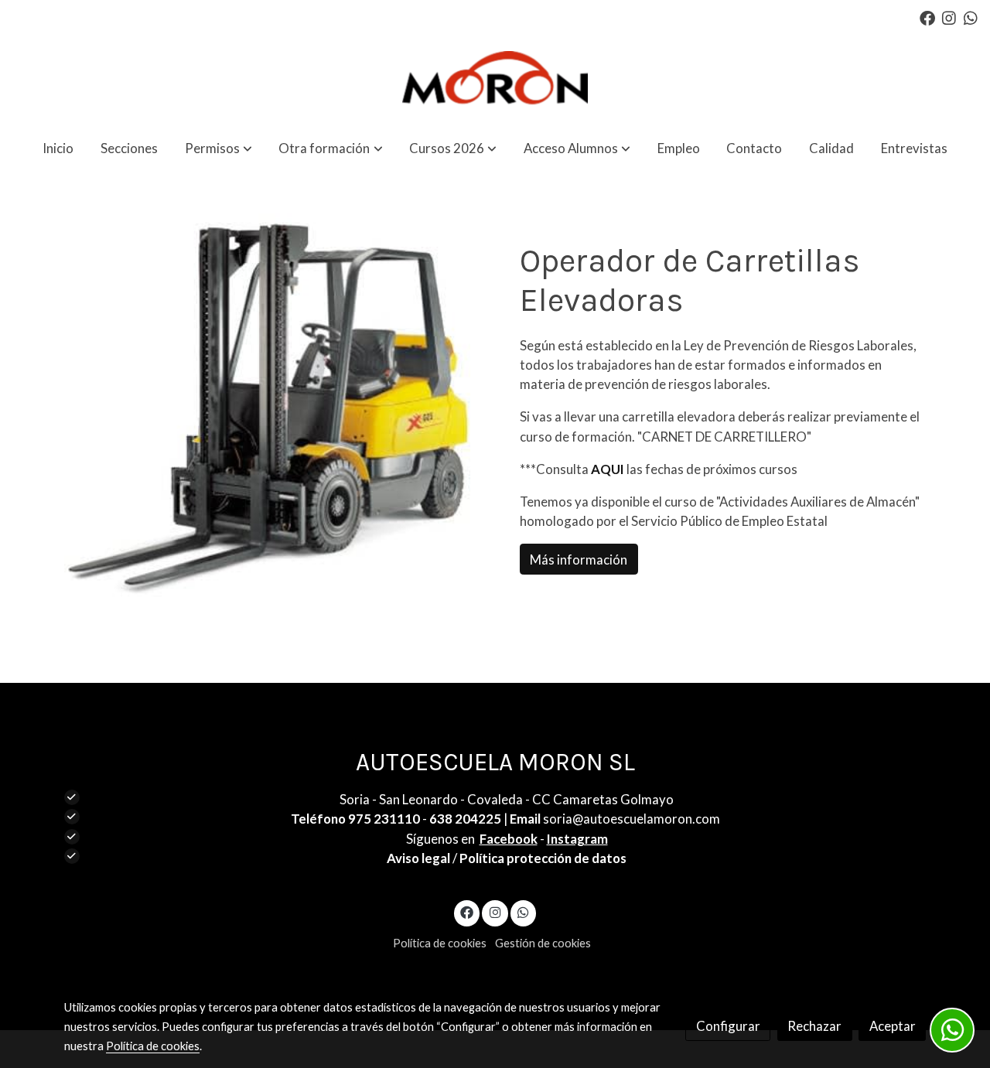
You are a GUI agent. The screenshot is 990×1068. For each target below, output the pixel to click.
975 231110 (384, 818)
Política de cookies (439, 943)
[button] (218, 148)
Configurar (728, 1026)
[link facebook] (927, 17)
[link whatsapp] (971, 17)
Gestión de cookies (543, 943)
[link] (495, 80)
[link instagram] (949, 17)
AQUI (608, 469)
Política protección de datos (542, 858)
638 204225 (465, 818)
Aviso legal (418, 858)
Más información (578, 559)
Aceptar (892, 1026)
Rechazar (814, 1026)
